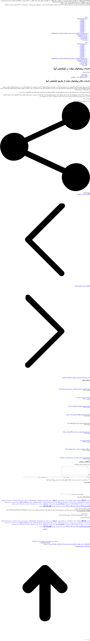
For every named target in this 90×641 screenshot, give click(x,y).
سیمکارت (30, 502)
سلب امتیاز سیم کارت (47, 502)
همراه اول (47, 506)
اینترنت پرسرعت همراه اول (42, 500)
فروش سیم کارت (27, 503)
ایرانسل (54, 500)
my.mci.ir (79, 500)
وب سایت (44, 477)
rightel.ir (74, 500)
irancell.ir (88, 500)
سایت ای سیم (55, 502)
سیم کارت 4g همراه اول (15, 502)
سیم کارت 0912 (24, 502)
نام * (89, 477)
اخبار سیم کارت (81, 101)
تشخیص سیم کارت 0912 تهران (6, 500)
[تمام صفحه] (86, 639)
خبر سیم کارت (87, 502)
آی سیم (66, 500)
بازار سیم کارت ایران (85, 440)
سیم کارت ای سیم (87, 503)
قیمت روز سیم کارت (15, 503)
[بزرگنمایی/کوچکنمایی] (85, 639)
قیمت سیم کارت (84, 506)
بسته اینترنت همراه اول (17, 500)
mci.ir (83, 500)
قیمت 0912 (22, 503)
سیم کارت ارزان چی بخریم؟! (83, 397)
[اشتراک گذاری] (88, 639)
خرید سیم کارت (80, 502)
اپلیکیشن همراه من (61, 500)
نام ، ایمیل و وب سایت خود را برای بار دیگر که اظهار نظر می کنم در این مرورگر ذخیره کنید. (67, 479)
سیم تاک (40, 502)
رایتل (59, 502)
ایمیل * (67, 477)
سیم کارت (35, 502)
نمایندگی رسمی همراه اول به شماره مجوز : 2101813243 (45, 541)
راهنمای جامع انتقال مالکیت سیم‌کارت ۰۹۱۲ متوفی (78, 414)
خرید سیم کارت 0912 (73, 502)
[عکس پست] (86, 387)
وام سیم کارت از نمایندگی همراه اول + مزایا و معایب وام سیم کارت (74, 388)
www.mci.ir (70, 500)
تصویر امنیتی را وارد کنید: (77, 494)
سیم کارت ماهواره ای (52, 503)
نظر (89, 474)
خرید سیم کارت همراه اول (65, 502)
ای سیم (50, 500)
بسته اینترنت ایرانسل (24, 500)
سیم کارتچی (45, 503)
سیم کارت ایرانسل (8, 502)
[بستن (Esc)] (89, 639)
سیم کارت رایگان (67, 503)
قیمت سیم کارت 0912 (72, 506)
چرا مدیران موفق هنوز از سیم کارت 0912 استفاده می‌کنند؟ (76, 431)
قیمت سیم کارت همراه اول (60, 506)
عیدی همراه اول (33, 503)
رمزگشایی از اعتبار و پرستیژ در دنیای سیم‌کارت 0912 (77, 449)
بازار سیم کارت (32, 500)
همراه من (40, 506)
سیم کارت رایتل (75, 503)
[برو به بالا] (45, 637)
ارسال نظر (75, 101)
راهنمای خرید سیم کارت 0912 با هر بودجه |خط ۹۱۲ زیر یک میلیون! (74, 457)
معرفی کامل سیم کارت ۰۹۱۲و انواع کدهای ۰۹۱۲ (78, 423)
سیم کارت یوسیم (39, 503)
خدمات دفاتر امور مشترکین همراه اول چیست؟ (79, 406)
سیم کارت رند (60, 503)
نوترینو (53, 506)
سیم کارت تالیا (81, 503)
